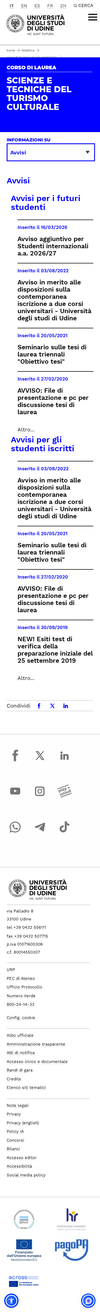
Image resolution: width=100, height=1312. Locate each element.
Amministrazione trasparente (36, 1044)
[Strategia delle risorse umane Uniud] (71, 1221)
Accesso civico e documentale (37, 1061)
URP (11, 969)
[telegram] (40, 832)
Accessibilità (19, 1166)
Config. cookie (21, 1017)
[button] (11, 1300)
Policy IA (15, 1131)
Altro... (26, 429)
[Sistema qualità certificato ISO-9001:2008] (24, 1221)
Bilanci (13, 1148)
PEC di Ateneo (21, 978)
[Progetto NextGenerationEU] (24, 1252)
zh (63, 5)
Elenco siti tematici (26, 1087)
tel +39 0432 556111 (26, 927)
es (37, 5)
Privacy (14, 1114)
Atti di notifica (21, 1052)
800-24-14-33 (20, 1004)
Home (11, 50)
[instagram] (40, 796)
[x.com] (40, 760)
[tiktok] (64, 832)
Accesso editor (22, 1157)
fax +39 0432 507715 (27, 936)
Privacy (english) (23, 1122)
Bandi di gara (19, 1070)
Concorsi (15, 1140)
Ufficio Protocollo (24, 986)
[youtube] (15, 796)
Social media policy (26, 1175)
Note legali (18, 1105)
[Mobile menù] (93, 17)
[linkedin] (64, 760)
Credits (14, 1078)
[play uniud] (64, 796)
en (24, 5)
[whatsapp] (15, 832)
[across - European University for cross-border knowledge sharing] (24, 1283)
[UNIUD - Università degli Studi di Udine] (35, 24)
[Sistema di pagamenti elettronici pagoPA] (71, 1252)
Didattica (27, 50)
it (12, 5)
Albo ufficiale (20, 1035)
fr (50, 5)
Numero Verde (21, 995)
